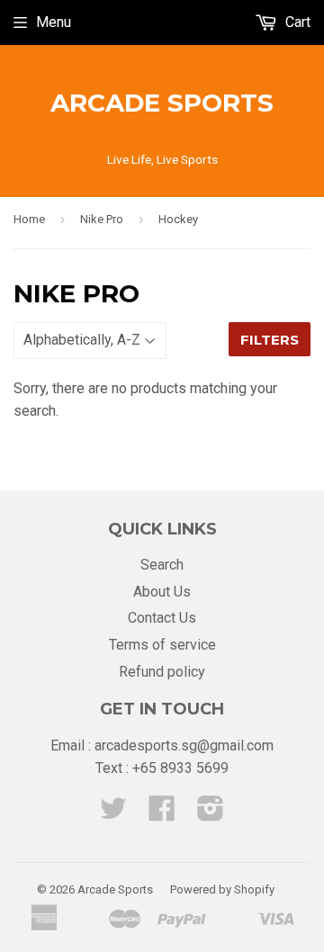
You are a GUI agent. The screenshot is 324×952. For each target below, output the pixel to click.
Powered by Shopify (222, 889)
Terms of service (162, 644)
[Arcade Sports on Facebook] (162, 813)
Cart (296, 22)
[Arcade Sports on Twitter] (113, 813)
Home (29, 219)
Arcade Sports (162, 102)
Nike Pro (101, 219)
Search (162, 564)
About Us (162, 591)
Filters (269, 339)
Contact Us (162, 617)
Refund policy (162, 671)
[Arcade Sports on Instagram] (210, 813)
